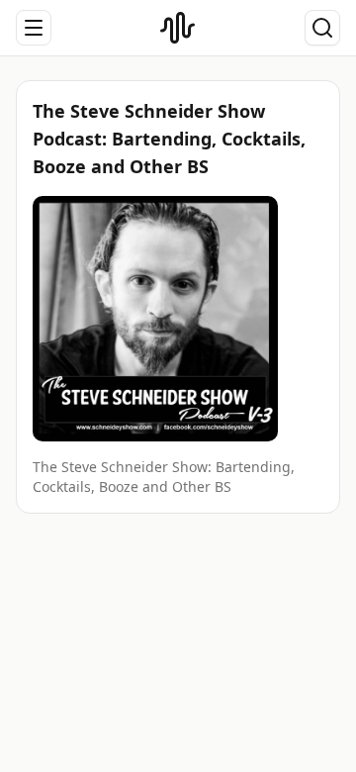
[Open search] (322, 28)
